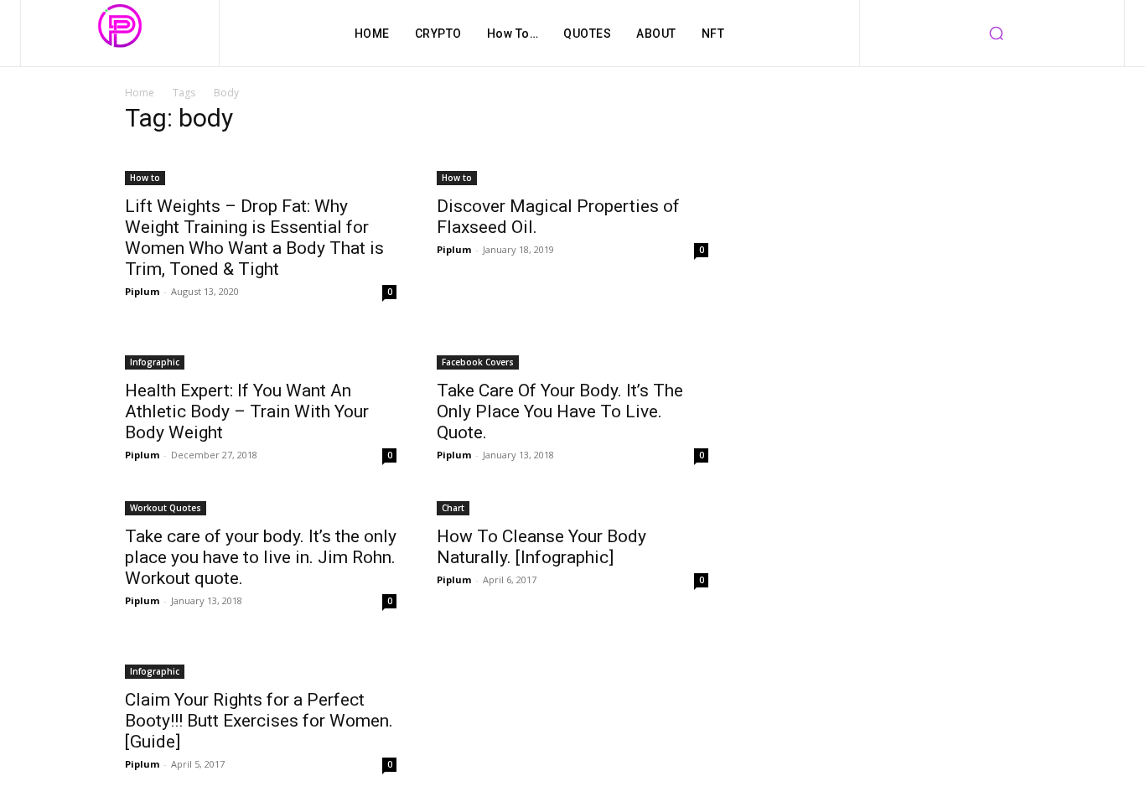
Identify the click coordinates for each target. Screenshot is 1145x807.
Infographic (154, 362)
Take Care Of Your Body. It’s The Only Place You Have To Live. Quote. (560, 411)
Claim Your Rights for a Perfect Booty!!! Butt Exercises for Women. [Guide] (259, 721)
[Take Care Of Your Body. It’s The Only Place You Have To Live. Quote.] (572, 352)
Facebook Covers (478, 362)
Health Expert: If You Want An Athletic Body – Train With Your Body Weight (247, 411)
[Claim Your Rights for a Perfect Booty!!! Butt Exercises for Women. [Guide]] (260, 661)
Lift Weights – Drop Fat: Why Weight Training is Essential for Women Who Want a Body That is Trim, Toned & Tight (254, 237)
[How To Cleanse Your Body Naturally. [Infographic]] (572, 506)
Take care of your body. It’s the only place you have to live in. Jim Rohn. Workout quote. (260, 557)
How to (145, 178)
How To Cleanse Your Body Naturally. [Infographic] (541, 546)
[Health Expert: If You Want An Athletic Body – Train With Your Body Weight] (260, 352)
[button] (996, 33)
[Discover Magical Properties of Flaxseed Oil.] (572, 167)
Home (139, 92)
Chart (453, 508)
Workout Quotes (165, 508)
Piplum (142, 291)
